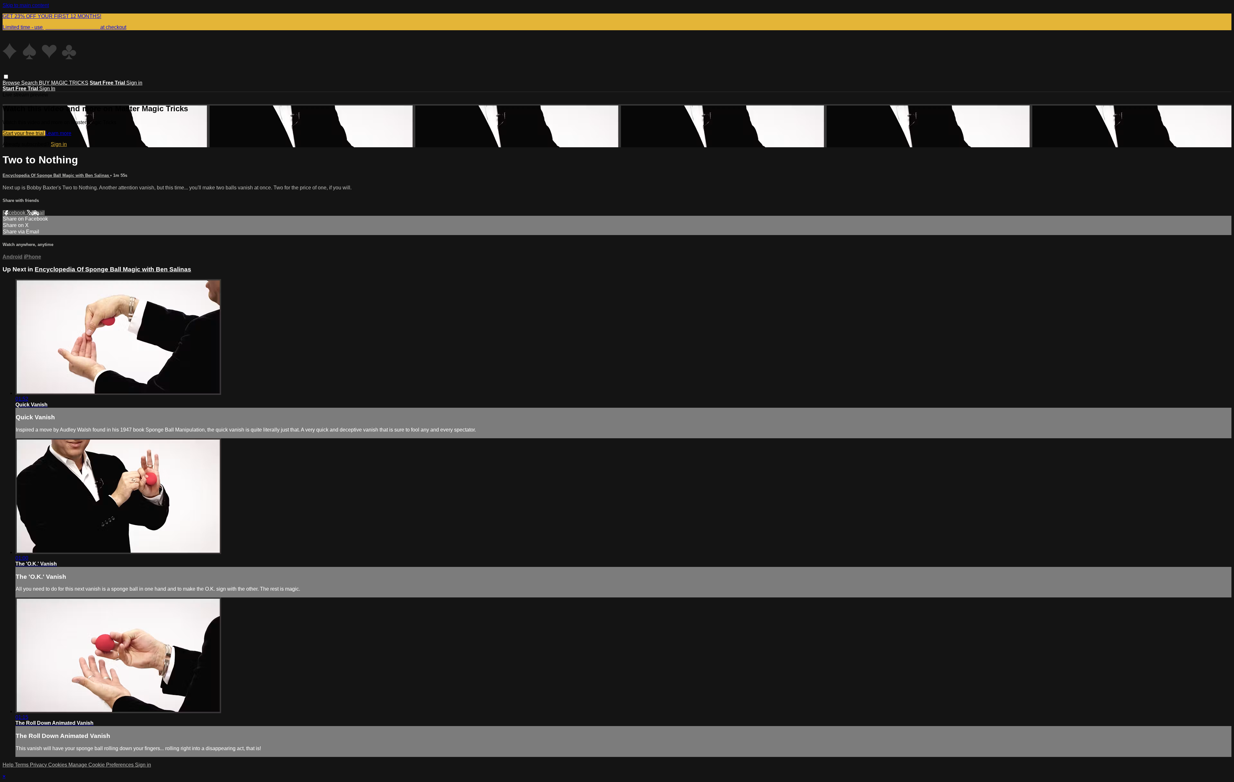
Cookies (58, 765)
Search (30, 83)
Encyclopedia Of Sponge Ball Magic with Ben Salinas (56, 175)
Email (38, 212)
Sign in (134, 83)
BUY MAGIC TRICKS (63, 83)
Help (9, 765)
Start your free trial (24, 133)
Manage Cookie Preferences (101, 765)
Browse (12, 83)
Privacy (39, 765)
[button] (6, 77)
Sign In (47, 88)
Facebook (15, 212)
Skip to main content (26, 5)
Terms (22, 765)
